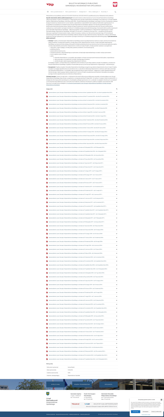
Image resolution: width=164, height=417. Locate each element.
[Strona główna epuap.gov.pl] (88, 404)
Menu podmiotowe (70, 11)
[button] (161, 399)
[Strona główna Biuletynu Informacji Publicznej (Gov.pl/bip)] (77, 404)
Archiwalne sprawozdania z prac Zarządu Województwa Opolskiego (84, 83)
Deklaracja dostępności (74, 414)
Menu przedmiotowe (57, 11)
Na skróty (103, 11)
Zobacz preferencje (156, 411)
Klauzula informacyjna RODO (62, 414)
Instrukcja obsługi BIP (85, 414)
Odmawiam (145, 411)
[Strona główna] (48, 11)
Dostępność (82, 11)
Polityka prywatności (50, 414)
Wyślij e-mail (58, 385)
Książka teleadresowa (82, 384)
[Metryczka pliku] (117, 92)
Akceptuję (135, 411)
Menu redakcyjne (93, 11)
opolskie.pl (108, 384)
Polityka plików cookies (146, 414)
